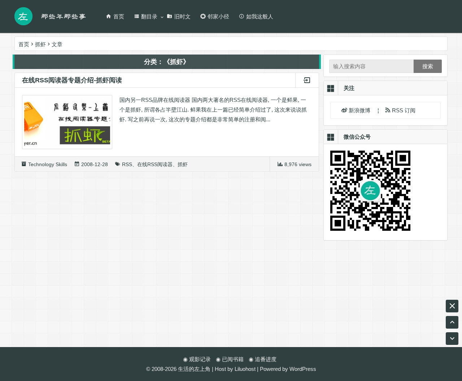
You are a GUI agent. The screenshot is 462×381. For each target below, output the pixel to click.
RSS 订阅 (403, 110)
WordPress (302, 369)
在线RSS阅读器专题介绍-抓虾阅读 (72, 80)
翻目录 (149, 16)
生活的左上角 (194, 369)
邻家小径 (218, 16)
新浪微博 (360, 110)
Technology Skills (47, 164)
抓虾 (183, 164)
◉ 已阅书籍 (230, 359)
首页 (118, 16)
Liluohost (245, 369)
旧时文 (182, 16)
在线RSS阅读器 (155, 164)
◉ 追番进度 (262, 359)
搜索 (427, 66)
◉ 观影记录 (197, 359)
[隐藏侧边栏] (452, 306)
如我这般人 (259, 16)
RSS (127, 164)
